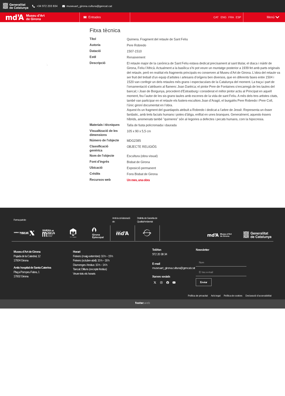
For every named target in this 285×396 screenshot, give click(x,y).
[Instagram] (161, 282)
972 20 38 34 (159, 254)
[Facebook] (167, 282)
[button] (273, 17)
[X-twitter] (155, 282)
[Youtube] (174, 282)
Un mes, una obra (138, 180)
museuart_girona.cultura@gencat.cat (173, 268)
